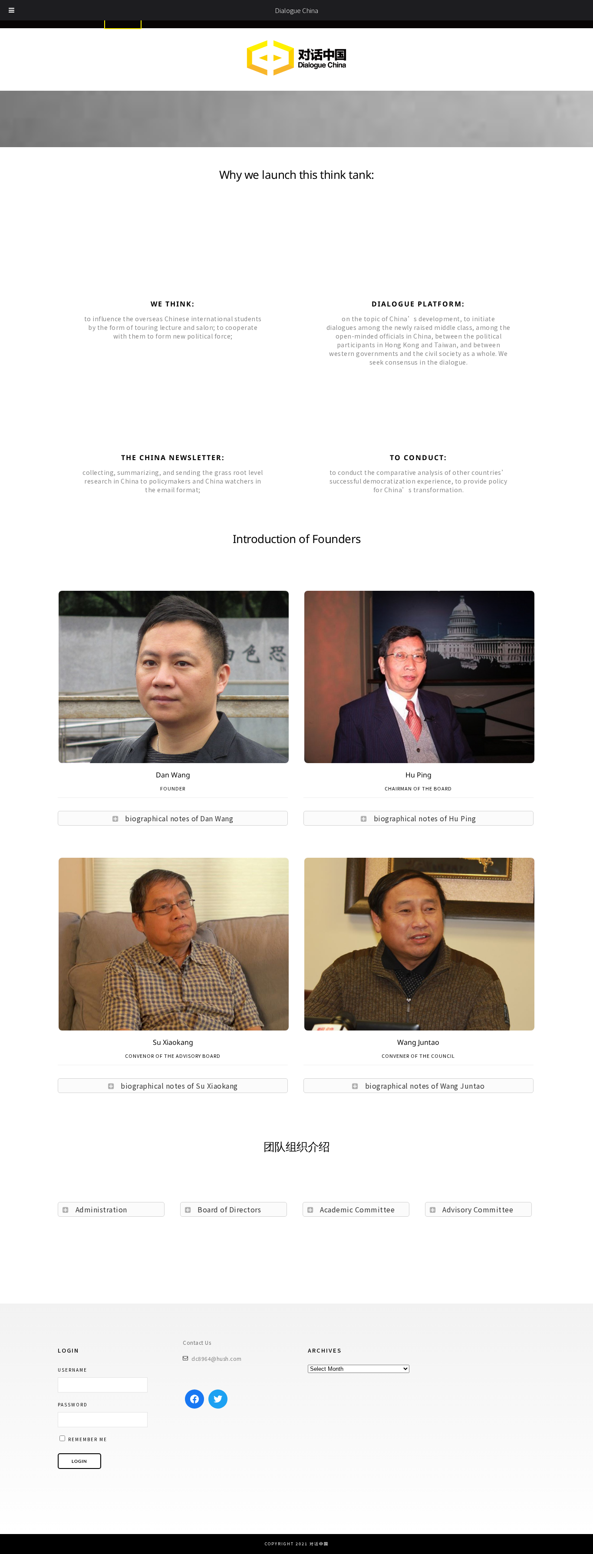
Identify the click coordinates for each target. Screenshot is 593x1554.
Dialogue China (296, 10)
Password (73, 1404)
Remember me (86, 1439)
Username (72, 1369)
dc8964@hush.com (216, 1358)
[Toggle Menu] (11, 10)
